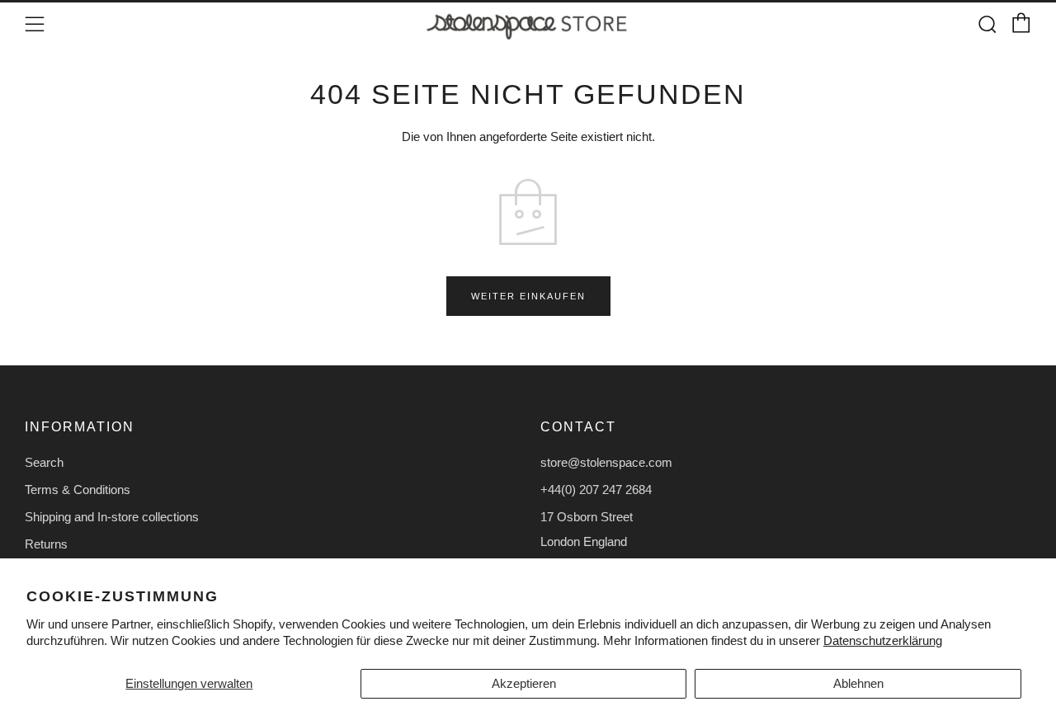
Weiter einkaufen (528, 296)
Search (44, 462)
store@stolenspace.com (606, 462)
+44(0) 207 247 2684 (596, 490)
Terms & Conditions (77, 490)
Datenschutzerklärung (882, 640)
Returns (46, 544)
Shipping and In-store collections (112, 517)
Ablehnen (858, 683)
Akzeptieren (524, 683)
